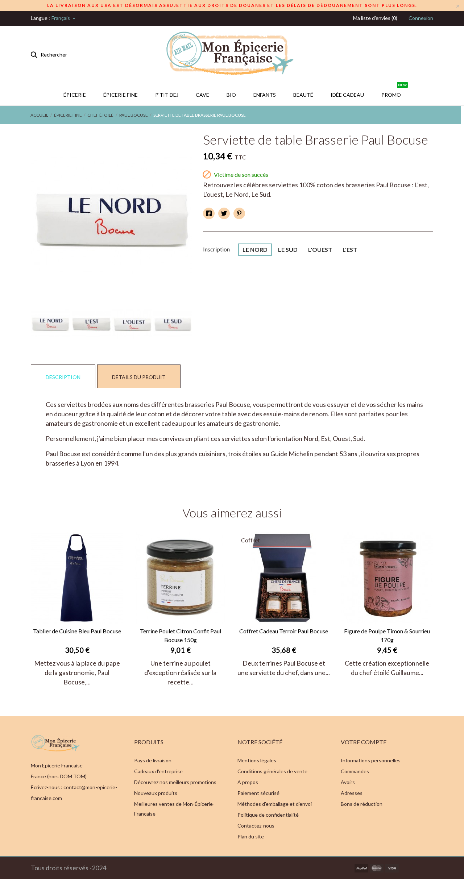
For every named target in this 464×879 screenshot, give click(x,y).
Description (63, 377)
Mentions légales (256, 760)
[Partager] (209, 213)
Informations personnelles (371, 760)
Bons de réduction (361, 804)
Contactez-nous (255, 825)
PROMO (394, 91)
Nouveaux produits (155, 793)
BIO (231, 95)
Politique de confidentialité (268, 815)
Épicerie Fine (120, 95)
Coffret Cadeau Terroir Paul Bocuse (283, 631)
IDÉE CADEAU (350, 91)
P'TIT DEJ (166, 95)
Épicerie (74, 95)
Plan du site (250, 836)
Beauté (303, 95)
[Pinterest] (239, 213)
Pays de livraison (152, 760)
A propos (247, 782)
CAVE (202, 95)
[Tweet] (224, 213)
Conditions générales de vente (272, 771)
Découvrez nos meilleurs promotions (175, 782)
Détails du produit (139, 377)
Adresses (351, 793)
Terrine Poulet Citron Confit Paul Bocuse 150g (180, 635)
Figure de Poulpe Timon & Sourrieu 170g (387, 635)
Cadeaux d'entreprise (158, 771)
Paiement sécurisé (258, 793)
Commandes (355, 771)
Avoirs (348, 782)
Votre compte (363, 741)
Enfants (264, 95)
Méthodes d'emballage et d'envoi (274, 804)
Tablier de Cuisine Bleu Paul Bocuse (77, 631)
